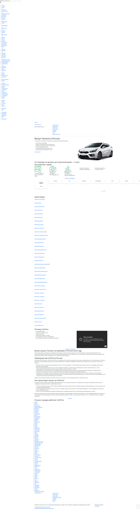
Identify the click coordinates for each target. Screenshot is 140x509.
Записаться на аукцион (70, 178)
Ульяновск (4, 108)
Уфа (2, 109)
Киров (3, 40)
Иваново (4, 30)
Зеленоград (4, 28)
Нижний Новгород (6, 61)
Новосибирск (4, 63)
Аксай (3, 7)
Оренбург (4, 70)
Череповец (4, 115)
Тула (3, 104)
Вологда (3, 17)
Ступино (3, 96)
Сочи (3, 91)
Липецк (3, 49)
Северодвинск (5, 88)
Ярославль (4, 118)
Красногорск (4, 42)
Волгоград (4, 16)
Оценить (70, 398)
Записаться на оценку (70, 349)
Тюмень (3, 105)
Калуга (3, 38)
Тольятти (4, 103)
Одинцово (4, 67)
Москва (3, 54)
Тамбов (3, 100)
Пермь (3, 74)
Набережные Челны (6, 59)
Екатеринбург (5, 25)
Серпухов (4, 90)
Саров (3, 87)
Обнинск (4, 66)
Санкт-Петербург (5, 84)
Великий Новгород (6, 13)
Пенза (3, 72)
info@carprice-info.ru (46, 507)
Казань (3, 37)
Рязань (3, 80)
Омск (3, 69)
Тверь (3, 101)
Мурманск (4, 55)
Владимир (4, 15)
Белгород (4, 9)
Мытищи (4, 57)
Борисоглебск (5, 11)
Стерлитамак (4, 95)
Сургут (3, 97)
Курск (3, 46)
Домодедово (4, 21)
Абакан (3, 5)
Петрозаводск (5, 75)
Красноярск (4, 45)
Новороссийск (5, 62)
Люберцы (4, 50)
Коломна (4, 41)
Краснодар (4, 44)
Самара (3, 83)
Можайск (4, 53)
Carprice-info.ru (38, 124)
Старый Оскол (5, 94)
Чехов (3, 116)
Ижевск (3, 32)
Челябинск (4, 113)
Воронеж (4, 19)
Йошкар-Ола (4, 34)
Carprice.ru (97, 506)
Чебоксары (4, 112)
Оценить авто (38, 151)
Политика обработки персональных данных (44, 508)
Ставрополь (4, 92)
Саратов (3, 86)
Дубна (3, 23)
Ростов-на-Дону (5, 79)
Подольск (4, 76)
